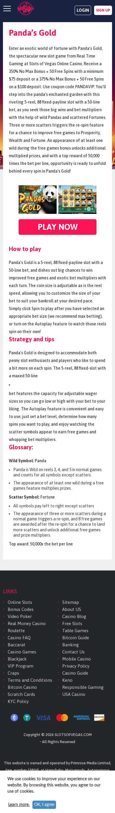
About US (71, 609)
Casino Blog (74, 616)
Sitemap (70, 602)
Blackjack (17, 658)
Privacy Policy (75, 665)
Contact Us (73, 651)
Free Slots (72, 623)
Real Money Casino (27, 623)
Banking (70, 644)
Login (83, 10)
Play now (58, 227)
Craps (13, 673)
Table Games (75, 630)
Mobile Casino (76, 658)
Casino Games (22, 651)
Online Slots (20, 602)
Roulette (16, 630)
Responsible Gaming (83, 687)
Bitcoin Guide (75, 637)
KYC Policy (18, 701)
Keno (67, 680)
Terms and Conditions (30, 680)
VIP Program (20, 665)
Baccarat (16, 644)
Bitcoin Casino (22, 687)
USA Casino (73, 694)
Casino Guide (75, 673)
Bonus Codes (21, 609)
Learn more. (18, 805)
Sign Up (103, 10)
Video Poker (20, 616)
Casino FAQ (19, 637)
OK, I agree (44, 805)
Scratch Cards (21, 694)
